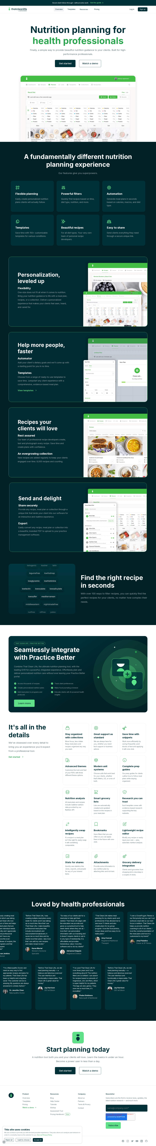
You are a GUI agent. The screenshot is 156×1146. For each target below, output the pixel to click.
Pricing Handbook (57, 1114)
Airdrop (53, 1108)
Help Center (54, 1101)
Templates (71, 9)
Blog (52, 1098)
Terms (80, 1104)
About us (81, 1098)
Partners (81, 1101)
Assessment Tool (56, 1111)
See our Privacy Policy (44, 1135)
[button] (85, 9)
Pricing (96, 9)
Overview (59, 9)
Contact (81, 1108)
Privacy (87, 1104)
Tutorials (53, 1104)
